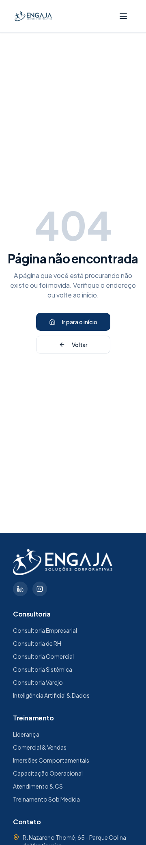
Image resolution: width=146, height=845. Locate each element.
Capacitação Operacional (48, 773)
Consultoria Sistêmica (42, 669)
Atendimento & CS (38, 786)
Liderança (26, 734)
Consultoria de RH (37, 643)
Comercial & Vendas (40, 747)
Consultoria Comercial (43, 656)
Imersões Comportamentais (51, 760)
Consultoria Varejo (38, 682)
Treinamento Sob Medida (46, 799)
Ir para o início (79, 321)
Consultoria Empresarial (45, 630)
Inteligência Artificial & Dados (51, 695)
